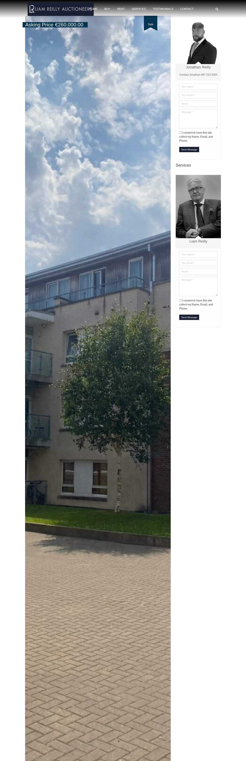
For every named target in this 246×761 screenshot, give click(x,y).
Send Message (189, 149)
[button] (167, 18)
